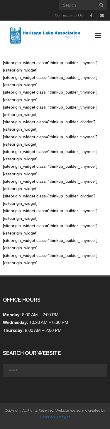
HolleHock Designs (55, 417)
